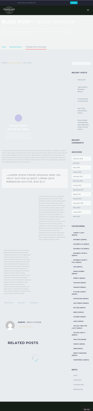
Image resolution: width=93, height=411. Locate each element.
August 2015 (77, 194)
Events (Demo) (79, 278)
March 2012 (76, 216)
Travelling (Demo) (34, 303)
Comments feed (78, 384)
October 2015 (77, 185)
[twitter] (48, 2)
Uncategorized (79, 339)
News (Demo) (78, 312)
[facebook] (43, 2)
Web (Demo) (78, 348)
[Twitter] (5, 308)
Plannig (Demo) (79, 317)
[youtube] (59, 2)
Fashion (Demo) (79, 283)
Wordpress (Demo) (81, 360)
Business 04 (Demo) (81, 244)
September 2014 (78, 203)
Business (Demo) (80, 239)
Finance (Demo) (79, 287)
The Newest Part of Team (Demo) (83, 100)
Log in (75, 375)
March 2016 (76, 167)
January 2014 (77, 212)
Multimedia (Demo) (81, 303)
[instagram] (51, 2)
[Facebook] (3, 308)
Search (89, 63)
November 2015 (78, 181)
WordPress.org (78, 389)
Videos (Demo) (79, 344)
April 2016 (76, 163)
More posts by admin (25, 326)
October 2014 (77, 199)
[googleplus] (56, 2)
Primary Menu (88, 10)
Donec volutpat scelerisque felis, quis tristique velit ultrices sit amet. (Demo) (83, 124)
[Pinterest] (11, 308)
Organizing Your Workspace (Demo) (83, 89)
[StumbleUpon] (19, 308)
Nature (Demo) (21, 303)
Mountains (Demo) (8, 303)
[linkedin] (45, 2)
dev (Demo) (77, 267)
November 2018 (78, 159)
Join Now (73, 3)
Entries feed (77, 380)
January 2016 (77, 172)
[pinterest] (53, 2)
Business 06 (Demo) (15, 63)
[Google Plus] (8, 308)
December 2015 (78, 176)
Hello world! (81, 80)
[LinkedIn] (16, 308)
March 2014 (76, 207)
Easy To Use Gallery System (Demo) (82, 110)
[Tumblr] (13, 308)
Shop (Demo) (78, 321)
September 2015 (78, 190)
